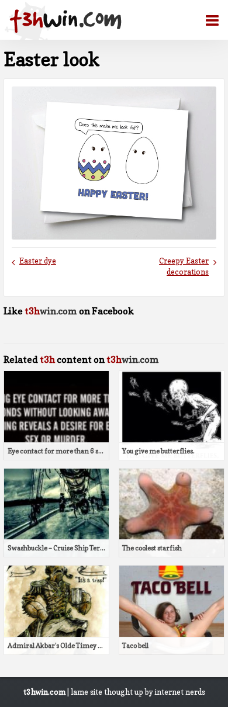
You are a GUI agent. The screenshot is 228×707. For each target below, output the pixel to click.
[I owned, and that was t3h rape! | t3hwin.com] (65, 21)
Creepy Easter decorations (184, 266)
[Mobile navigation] (207, 20)
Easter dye (37, 261)
